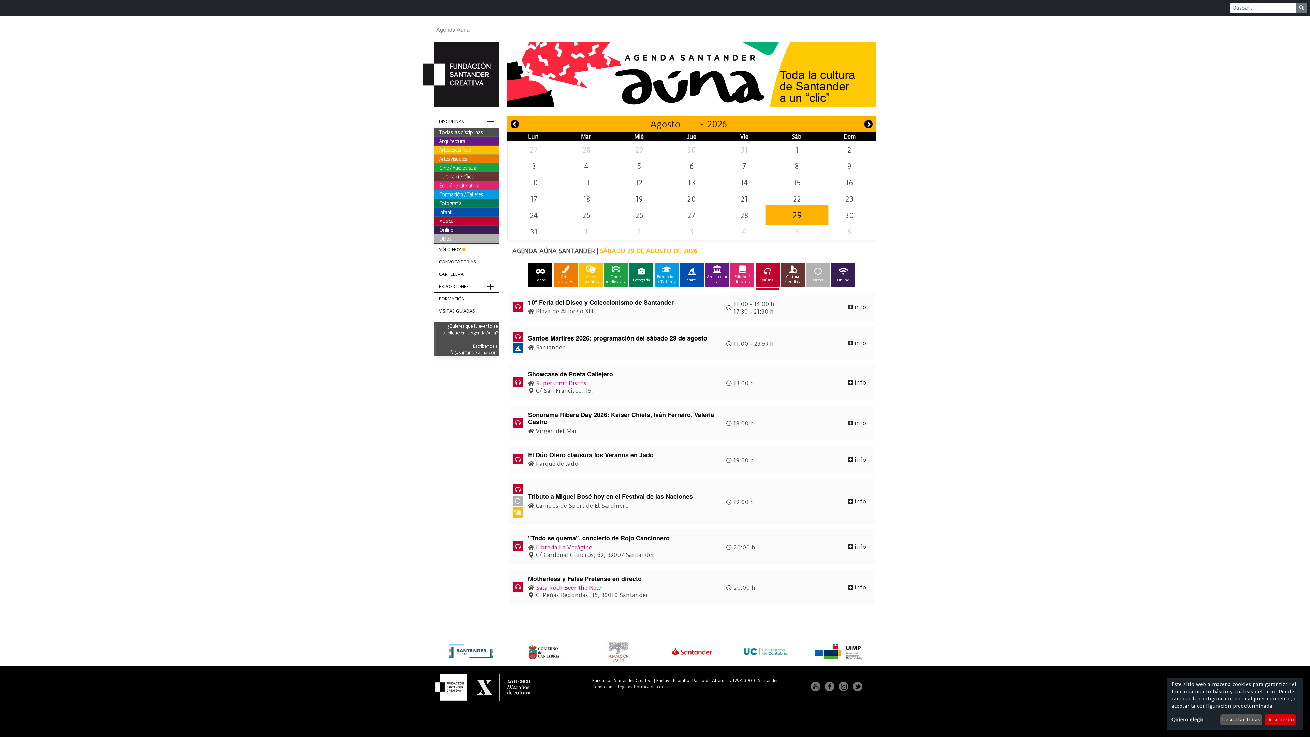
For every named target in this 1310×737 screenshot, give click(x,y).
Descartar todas (1241, 720)
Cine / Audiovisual (458, 167)
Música (446, 220)
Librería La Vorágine (564, 547)
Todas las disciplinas (461, 132)
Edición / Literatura (459, 185)
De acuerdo (1280, 720)
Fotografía (450, 203)
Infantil (446, 211)
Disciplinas (451, 121)
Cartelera (451, 274)
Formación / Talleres (461, 194)
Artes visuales (453, 158)
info (859, 307)
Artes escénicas (455, 149)
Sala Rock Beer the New (568, 587)
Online (446, 229)
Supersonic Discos (561, 383)
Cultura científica (456, 176)
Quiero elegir (1187, 720)
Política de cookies (653, 686)
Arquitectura (452, 141)
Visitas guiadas (457, 311)
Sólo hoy (450, 249)
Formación (452, 298)
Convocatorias (457, 261)
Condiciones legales (612, 686)
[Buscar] (1301, 8)
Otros (445, 238)
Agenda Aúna (453, 29)
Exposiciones (454, 286)
